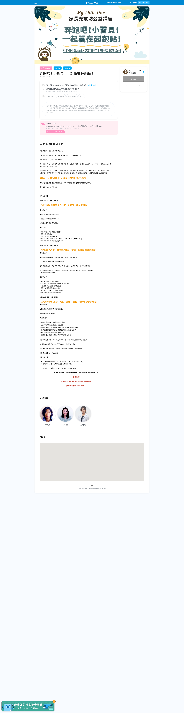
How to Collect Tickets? (55, 132)
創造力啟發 (72, 96)
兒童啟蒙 (61, 96)
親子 (81, 96)
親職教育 (51, 96)
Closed (133, 79)
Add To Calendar (94, 85)
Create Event (143, 3)
